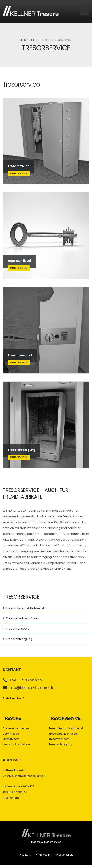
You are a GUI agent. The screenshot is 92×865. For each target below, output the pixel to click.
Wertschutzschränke (16, 744)
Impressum (44, 855)
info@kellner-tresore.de (31, 687)
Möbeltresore (11, 739)
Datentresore (11, 734)
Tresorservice (61, 40)
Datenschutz (66, 855)
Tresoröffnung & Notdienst (25, 608)
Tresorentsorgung (19, 639)
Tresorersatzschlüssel (22, 618)
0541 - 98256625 (25, 680)
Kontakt (26, 855)
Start (43, 40)
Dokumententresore (16, 728)
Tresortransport (17, 628)
